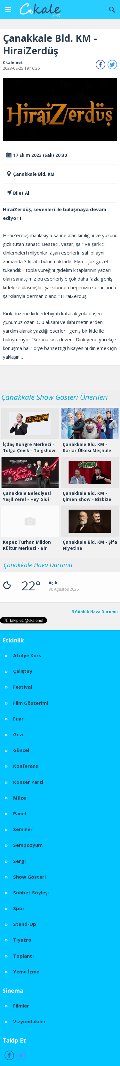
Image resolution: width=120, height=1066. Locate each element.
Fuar (18, 718)
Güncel (21, 750)
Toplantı (23, 956)
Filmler (21, 1005)
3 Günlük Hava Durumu (95, 611)
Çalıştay (22, 671)
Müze (19, 797)
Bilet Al (21, 193)
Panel (19, 813)
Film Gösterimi (30, 703)
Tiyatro (22, 939)
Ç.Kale (42, 9)
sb (112, 9)
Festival (22, 687)
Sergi (19, 861)
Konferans (25, 766)
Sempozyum (28, 845)
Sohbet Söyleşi (31, 892)
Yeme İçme (26, 971)
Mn (8, 9)
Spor (19, 908)
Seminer (23, 829)
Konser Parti (28, 782)
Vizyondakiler (29, 1021)
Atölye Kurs (27, 655)
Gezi (18, 734)
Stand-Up (24, 924)
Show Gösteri (29, 876)
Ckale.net (13, 62)
